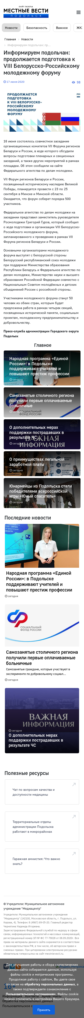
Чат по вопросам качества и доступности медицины (34, 792)
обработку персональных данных (49, 984)
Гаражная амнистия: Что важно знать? (36, 861)
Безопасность (36, 28)
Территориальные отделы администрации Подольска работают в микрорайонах (33, 826)
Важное (62, 28)
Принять (43, 1010)
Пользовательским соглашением (31, 994)
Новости (11, 28)
